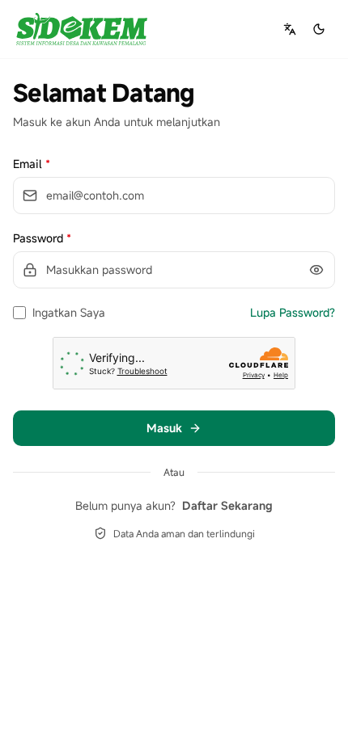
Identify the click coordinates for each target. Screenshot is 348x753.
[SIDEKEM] (81, 29)
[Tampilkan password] (316, 270)
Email (31, 163)
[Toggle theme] (319, 29)
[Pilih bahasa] (290, 29)
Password (42, 238)
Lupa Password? (292, 312)
